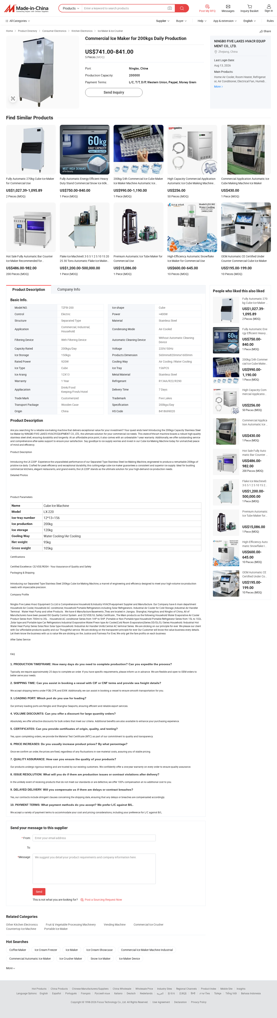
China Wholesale (122, 988)
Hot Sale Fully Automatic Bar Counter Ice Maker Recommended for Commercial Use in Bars (254, 453)
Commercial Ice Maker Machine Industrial (147, 950)
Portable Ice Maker (56, 929)
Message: (24, 857)
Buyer (180, 21)
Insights (241, 988)
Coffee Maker (17, 950)
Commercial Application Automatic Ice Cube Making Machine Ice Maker (255, 422)
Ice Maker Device (129, 958)
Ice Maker (72, 950)
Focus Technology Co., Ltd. (112, 1002)
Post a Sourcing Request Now (101, 899)
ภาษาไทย (205, 993)
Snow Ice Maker (101, 958)
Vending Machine (115, 924)
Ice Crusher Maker (70, 958)
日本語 (183, 993)
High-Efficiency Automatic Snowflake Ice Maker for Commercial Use (255, 544)
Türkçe (217, 993)
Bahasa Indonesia (251, 993)
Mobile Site (226, 988)
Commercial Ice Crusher (148, 924)
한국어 (171, 993)
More (217, 86)
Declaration (180, 1002)
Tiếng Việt (231, 993)
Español (56, 993)
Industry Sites (164, 988)
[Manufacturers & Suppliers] (26, 8)
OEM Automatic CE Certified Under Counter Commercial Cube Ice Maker (254, 574)
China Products (59, 988)
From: (26, 838)
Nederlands (146, 993)
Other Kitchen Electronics (22, 924)
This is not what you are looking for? (55, 899)
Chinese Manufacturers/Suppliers (90, 988)
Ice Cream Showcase (99, 950)
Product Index (208, 988)
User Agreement (161, 1002)
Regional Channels (186, 988)
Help (200, 21)
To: (29, 847)
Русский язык (102, 993)
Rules (270, 21)
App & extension (223, 21)
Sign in (269, 11)
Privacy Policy (198, 1002)
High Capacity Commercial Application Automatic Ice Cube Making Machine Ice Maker (254, 392)
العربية (160, 993)
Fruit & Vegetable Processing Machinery (71, 924)
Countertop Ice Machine (21, 929)
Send (39, 892)
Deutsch (131, 993)
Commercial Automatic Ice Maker (30, 958)
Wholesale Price (144, 988)
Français (85, 993)
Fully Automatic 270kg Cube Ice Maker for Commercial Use (254, 301)
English (44, 993)
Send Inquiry (114, 92)
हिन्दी (193, 993)
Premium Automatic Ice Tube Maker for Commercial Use (254, 514)
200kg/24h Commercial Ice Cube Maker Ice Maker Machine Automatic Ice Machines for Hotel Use (255, 362)
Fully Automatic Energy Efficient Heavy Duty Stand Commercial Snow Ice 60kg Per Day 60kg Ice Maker (255, 331)
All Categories (18, 21)
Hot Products (39, 988)
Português (71, 993)
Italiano (118, 993)
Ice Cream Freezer (46, 950)
